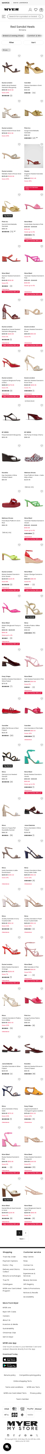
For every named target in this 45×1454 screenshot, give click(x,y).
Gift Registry (28, 1284)
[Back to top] (40, 1449)
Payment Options (10, 1261)
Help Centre (28, 1257)
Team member (22, 1399)
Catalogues (8, 1284)
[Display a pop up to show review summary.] (37, 138)
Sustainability (8, 1328)
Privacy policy (35, 1393)
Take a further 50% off (11, 345)
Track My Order (9, 1257)
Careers (6, 1316)
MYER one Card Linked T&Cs (15, 1393)
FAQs (25, 1261)
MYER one (7, 1307)
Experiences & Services (29, 1274)
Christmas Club (9, 1333)
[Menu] (4, 16)
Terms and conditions (14, 1387)
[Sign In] (30, 10)
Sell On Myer (8, 1337)
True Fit (6, 1280)
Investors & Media (10, 1324)
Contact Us (28, 1265)
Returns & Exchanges (12, 1276)
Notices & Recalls (30, 1293)
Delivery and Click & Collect (11, 1270)
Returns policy (10, 1375)
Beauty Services (30, 1280)
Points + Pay (8, 1265)
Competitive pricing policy (30, 1375)
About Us (6, 1320)
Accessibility (28, 1297)
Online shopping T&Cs (22, 1381)
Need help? (7, 1447)
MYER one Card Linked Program (12, 1289)
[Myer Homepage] (11, 11)
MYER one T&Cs (33, 1387)
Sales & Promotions (31, 1288)
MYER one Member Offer (31, 188)
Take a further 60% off (33, 240)
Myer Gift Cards (9, 1312)
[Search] (40, 16)
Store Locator (29, 1269)
